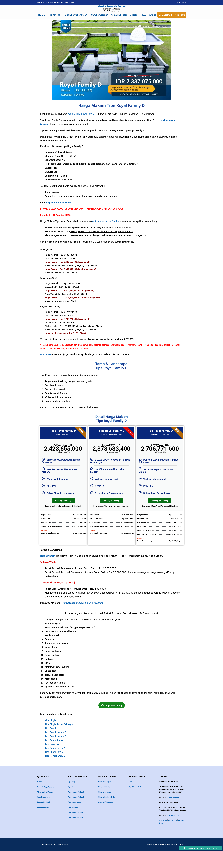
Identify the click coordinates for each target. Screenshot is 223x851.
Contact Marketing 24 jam (172, 15)
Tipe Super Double (54, 740)
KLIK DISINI (45, 354)
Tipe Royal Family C (55, 755)
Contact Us (172, 820)
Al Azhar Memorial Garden (105, 221)
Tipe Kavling (54, 15)
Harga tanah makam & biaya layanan (82, 603)
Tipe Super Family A (55, 748)
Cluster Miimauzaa (105, 802)
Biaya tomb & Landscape (58, 202)
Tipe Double (51, 728)
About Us (163, 820)
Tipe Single (50, 720)
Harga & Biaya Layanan (74, 15)
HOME (41, 15)
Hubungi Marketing (63, 501)
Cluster (133, 15)
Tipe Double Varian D (55, 736)
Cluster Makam (43, 807)
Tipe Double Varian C (55, 732)
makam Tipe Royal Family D (82, 114)
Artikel (152, 15)
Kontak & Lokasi (119, 15)
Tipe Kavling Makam (45, 792)
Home (39, 782)
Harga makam (47, 555)
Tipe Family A (52, 744)
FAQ (144, 15)
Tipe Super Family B (55, 752)
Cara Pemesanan (99, 15)
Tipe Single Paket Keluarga (59, 724)
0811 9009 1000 (173, 815)
